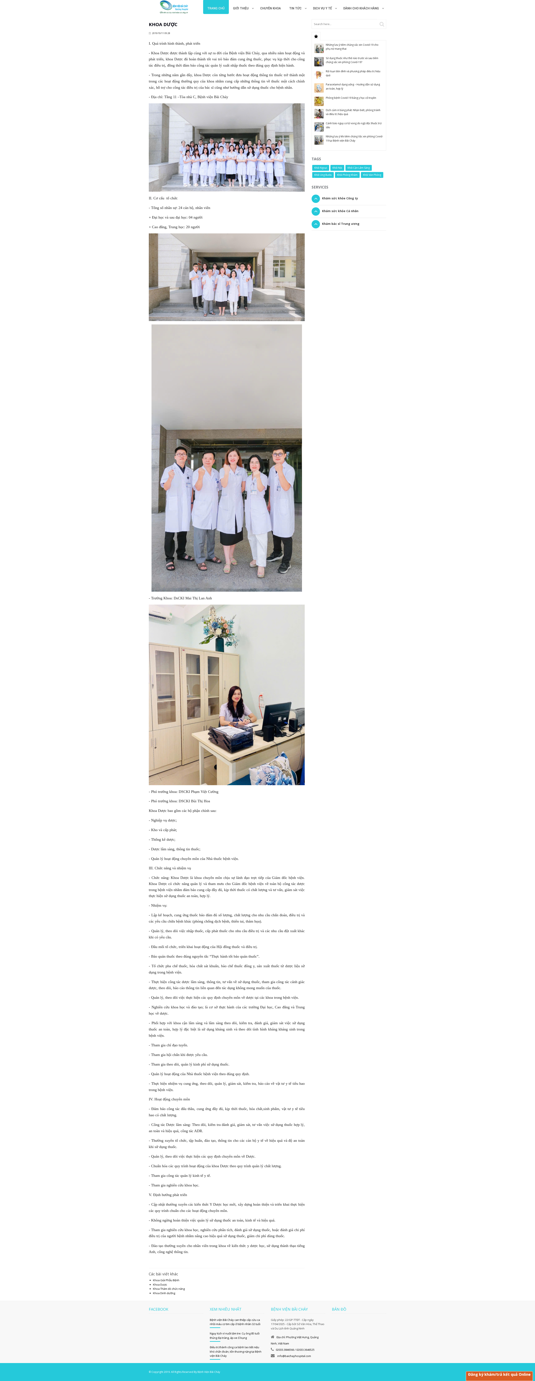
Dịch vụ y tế (322, 8)
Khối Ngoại (320, 168)
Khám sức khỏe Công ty (340, 198)
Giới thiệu (241, 8)
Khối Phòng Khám (347, 175)
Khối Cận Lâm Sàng (359, 168)
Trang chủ (216, 8)
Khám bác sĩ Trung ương (340, 224)
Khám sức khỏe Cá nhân (340, 211)
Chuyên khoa (270, 8)
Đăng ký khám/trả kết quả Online (499, 1374)
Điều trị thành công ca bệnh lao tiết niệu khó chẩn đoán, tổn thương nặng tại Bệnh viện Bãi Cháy (235, 1351)
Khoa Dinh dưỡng (164, 1293)
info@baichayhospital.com (294, 1356)
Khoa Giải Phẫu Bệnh (166, 1280)
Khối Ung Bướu (323, 175)
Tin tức (295, 8)
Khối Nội (337, 168)
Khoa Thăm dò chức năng (169, 1289)
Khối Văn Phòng (372, 175)
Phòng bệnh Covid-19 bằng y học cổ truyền (351, 98)
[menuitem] (270, 7)
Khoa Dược (160, 1284)
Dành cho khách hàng (361, 8)
